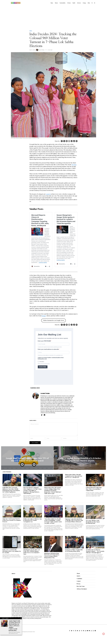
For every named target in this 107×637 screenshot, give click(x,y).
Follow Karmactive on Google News (53, 320)
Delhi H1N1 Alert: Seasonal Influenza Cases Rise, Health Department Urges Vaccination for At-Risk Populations (11, 490)
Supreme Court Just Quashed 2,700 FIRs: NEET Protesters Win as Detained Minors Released (74, 520)
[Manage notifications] (103, 634)
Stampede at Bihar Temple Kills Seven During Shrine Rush (74, 550)
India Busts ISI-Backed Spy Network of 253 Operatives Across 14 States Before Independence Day (51, 555)
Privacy (78, 584)
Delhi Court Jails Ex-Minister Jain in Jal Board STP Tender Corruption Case (32, 520)
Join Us (78, 576)
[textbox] (32, 611)
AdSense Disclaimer (82, 589)
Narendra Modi (35, 388)
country (48, 194)
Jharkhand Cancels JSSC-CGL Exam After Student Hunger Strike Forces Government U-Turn (31, 552)
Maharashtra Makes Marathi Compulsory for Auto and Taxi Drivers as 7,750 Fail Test (73, 476)
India (30, 30)
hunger (44, 316)
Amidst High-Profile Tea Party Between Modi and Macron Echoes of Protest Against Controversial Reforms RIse (14, 625)
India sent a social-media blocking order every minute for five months (12, 551)
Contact (79, 581)
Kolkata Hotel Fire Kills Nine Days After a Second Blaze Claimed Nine (94, 489)
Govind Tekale (41, 49)
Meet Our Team (81, 586)
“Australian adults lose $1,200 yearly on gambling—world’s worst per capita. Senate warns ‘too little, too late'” (53, 521)
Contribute (79, 578)
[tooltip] (62, 141)
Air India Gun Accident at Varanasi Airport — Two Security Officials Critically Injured (95, 551)
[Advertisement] (53, 17)
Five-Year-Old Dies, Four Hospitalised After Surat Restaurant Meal (93, 522)
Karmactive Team (31, 631)
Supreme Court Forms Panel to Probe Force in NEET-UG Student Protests (12, 520)
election (74, 164)
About (78, 573)
